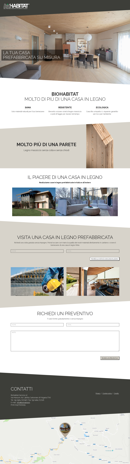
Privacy (98, 393)
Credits (116, 393)
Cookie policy (107, 393)
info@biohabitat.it (23, 403)
